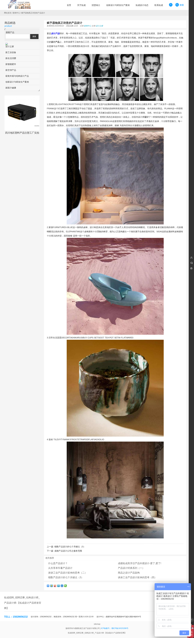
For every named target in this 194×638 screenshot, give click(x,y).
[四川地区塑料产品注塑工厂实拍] (22, 112)
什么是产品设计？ (58, 563)
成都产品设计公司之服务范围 (68, 551)
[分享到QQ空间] (51, 586)
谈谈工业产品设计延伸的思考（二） (67, 572)
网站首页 (7, 13)
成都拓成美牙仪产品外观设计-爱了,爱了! (139, 563)
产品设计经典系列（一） (131, 568)
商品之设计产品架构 (129, 572)
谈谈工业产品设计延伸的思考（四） (137, 577)
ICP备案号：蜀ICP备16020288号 (114, 628)
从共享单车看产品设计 (60, 568)
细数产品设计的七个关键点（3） (69, 546)
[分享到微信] (65, 586)
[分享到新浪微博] (55, 586)
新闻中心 (16, 13)
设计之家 (99, 26)
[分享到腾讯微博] (58, 586)
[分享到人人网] (62, 586)
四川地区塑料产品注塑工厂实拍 (22, 133)
